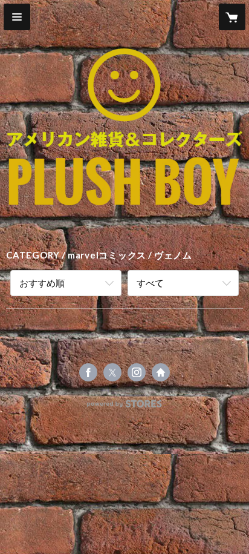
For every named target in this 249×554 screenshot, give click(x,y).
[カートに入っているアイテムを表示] (232, 17)
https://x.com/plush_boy (112, 372)
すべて (150, 282)
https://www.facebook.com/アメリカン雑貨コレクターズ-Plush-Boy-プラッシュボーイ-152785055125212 (88, 372)
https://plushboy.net (161, 372)
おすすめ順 (42, 282)
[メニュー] (17, 17)
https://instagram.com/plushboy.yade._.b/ (137, 372)
